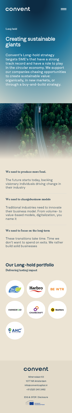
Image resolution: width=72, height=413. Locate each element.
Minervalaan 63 (36, 377)
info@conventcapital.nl (36, 385)
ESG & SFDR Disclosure (36, 397)
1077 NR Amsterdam (36, 381)
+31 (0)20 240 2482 (36, 389)
